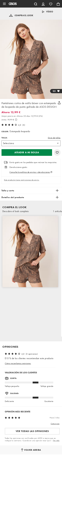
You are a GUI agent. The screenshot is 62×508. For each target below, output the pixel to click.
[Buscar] (35, 4)
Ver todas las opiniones (32, 431)
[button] (21, 15)
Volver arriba (32, 450)
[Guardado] (50, 4)
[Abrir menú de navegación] (4, 4)
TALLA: (5, 138)
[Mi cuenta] (43, 4)
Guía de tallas (54, 137)
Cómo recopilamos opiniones (18, 363)
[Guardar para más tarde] (57, 152)
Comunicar (55, 423)
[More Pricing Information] (16, 120)
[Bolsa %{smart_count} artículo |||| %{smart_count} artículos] (58, 4)
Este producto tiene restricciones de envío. (21, 180)
